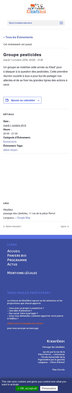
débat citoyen (10, 149)
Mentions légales (22, 273)
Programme (17, 260)
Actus (12, 264)
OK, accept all (28, 388)
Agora (64, 226)
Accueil (13, 251)
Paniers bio (16, 255)
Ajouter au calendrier (23, 100)
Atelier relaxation (13, 226)
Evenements (10, 141)
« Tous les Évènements (18, 37)
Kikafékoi (56, 341)
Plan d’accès (58, 370)
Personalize (49, 388)
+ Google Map (22, 217)
